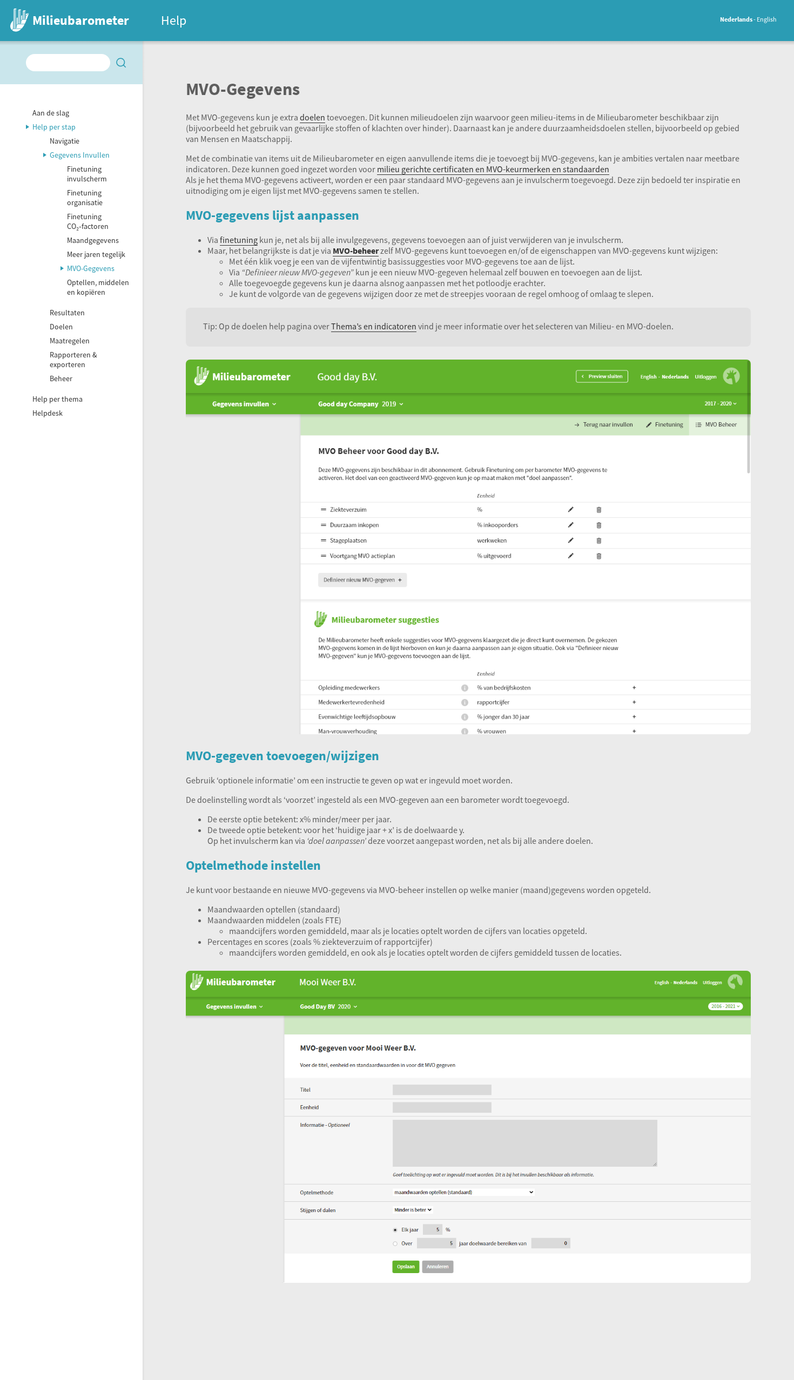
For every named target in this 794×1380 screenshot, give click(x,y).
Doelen (61, 327)
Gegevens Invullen (80, 155)
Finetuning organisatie (85, 197)
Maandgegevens (93, 240)
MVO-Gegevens (91, 268)
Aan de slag (50, 113)
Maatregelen (70, 341)
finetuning (239, 239)
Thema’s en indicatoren (373, 326)
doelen (312, 117)
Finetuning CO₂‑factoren (88, 221)
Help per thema (57, 399)
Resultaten (67, 312)
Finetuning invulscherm (87, 174)
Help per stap (54, 127)
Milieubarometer (80, 20)
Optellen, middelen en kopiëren (98, 287)
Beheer (61, 378)
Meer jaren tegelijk (96, 254)
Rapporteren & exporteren (73, 359)
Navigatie (64, 141)
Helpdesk (47, 413)
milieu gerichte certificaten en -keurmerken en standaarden (493, 169)
